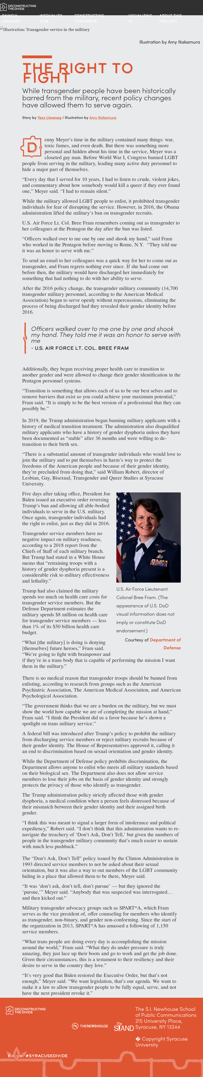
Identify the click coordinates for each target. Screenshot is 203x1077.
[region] (51, 1046)
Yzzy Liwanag (49, 117)
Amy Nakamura (102, 117)
